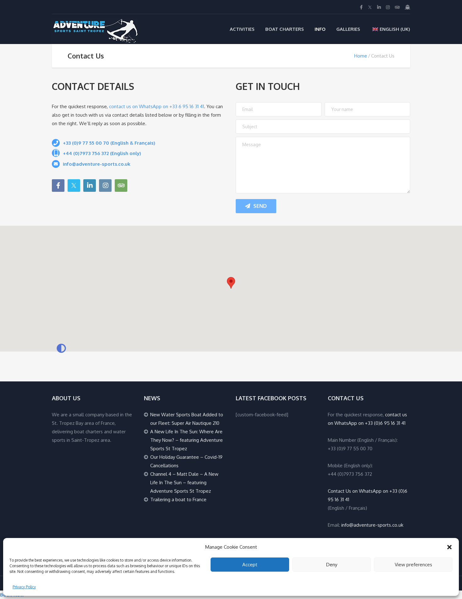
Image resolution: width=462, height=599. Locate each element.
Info (320, 29)
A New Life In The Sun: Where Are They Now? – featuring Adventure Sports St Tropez (186, 440)
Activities (242, 29)
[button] (449, 547)
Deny (331, 565)
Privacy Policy (24, 587)
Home (360, 56)
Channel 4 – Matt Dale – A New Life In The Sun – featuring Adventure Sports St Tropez (184, 482)
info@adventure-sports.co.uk (372, 525)
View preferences (413, 565)
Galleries (348, 29)
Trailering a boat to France (178, 499)
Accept (249, 565)
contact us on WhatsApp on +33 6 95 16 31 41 (156, 106)
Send (260, 206)
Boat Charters (284, 29)
